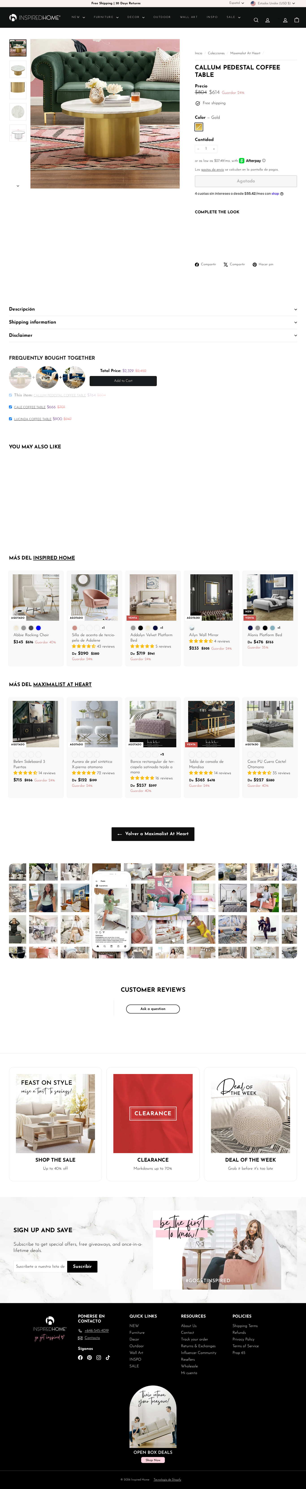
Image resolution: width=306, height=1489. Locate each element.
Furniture (104, 17)
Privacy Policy (243, 1339)
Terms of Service (246, 1346)
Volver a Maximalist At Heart (156, 834)
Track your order (194, 1339)
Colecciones (217, 53)
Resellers (188, 1359)
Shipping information (32, 322)
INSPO (212, 17)
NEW (77, 17)
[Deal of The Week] (250, 1113)
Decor (134, 17)
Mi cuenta (189, 1373)
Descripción (22, 309)
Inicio (199, 53)
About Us (188, 1326)
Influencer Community (198, 1353)
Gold (199, 127)
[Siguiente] (18, 185)
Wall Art (189, 17)
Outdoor (162, 17)
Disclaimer (20, 335)
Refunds (239, 1333)
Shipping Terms (245, 1326)
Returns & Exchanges (198, 1346)
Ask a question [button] (153, 1009)
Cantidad (204, 140)
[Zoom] (105, 113)
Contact (187, 1333)
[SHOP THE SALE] (55, 1113)
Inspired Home (54, 558)
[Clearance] (152, 1113)
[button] (84, 647)
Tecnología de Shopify (167, 1479)
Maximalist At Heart (245, 53)
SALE (232, 17)
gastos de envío (212, 169)
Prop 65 (239, 1353)
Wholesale (189, 1366)
